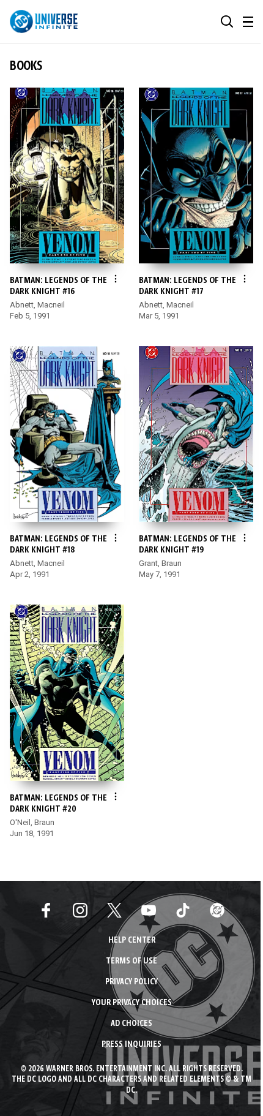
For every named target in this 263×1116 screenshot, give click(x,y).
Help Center (131, 940)
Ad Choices (131, 1024)
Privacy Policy (131, 982)
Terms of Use (131, 961)
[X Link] (114, 910)
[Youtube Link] (148, 910)
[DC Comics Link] (217, 910)
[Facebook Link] (46, 910)
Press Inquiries (131, 1044)
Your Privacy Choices (132, 1003)
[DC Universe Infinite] (44, 21)
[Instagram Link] (80, 910)
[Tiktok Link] (183, 910)
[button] (227, 21)
